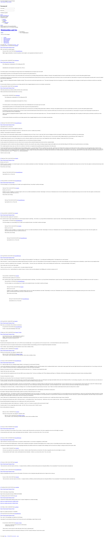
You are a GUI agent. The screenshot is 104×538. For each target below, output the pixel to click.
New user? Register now (4, 15)
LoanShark (17, 487)
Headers (10, 47)
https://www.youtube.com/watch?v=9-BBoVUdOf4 (9, 501)
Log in (1, 14)
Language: (2, 12)
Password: (2, 10)
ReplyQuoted (5, 47)
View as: (21, 32)
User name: (2, 8)
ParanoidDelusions (19, 51)
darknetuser (17, 60)
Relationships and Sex (9, 30)
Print (13, 47)
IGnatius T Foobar (18, 332)
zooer (16, 495)
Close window (3, 1)
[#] (0, 45)
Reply (1, 47)
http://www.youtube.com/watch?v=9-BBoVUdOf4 (9, 503)
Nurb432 (16, 45)
